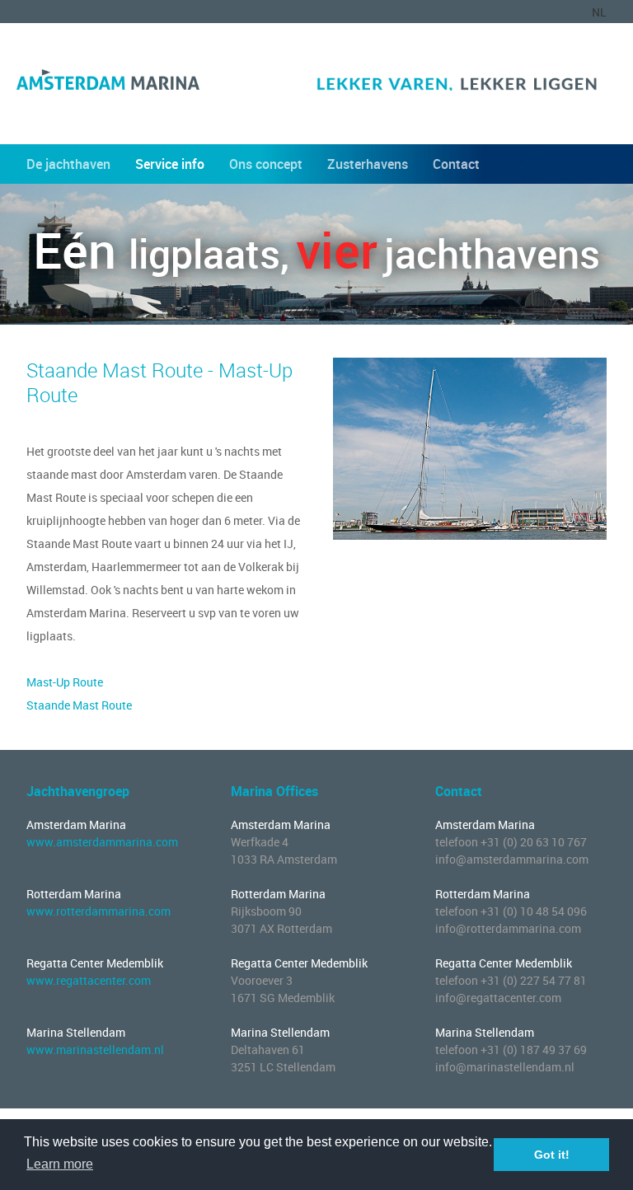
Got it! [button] (552, 1154)
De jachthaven (68, 164)
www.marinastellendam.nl (95, 1049)
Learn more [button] (59, 1164)
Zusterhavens (367, 164)
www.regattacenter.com (88, 980)
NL (599, 12)
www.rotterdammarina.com (98, 911)
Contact (456, 164)
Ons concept (265, 164)
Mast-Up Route (64, 682)
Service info (169, 164)
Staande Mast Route (79, 705)
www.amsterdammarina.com (102, 842)
